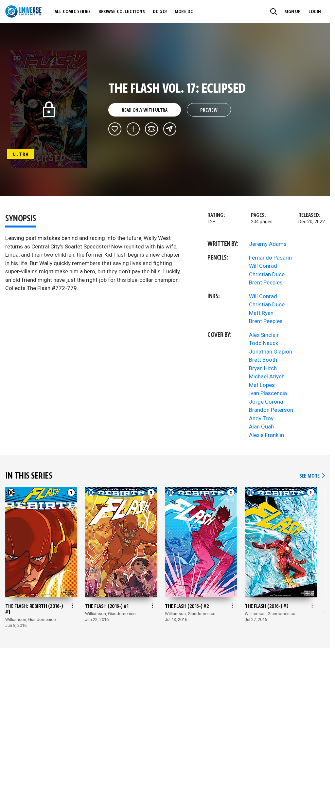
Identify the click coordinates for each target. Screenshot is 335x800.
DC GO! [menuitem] (160, 12)
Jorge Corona (266, 401)
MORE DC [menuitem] (184, 12)
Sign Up (293, 12)
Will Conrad (263, 266)
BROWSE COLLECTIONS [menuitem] (121, 12)
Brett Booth (263, 359)
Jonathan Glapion (270, 351)
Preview (209, 110)
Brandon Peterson (271, 410)
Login (315, 12)
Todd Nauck (263, 343)
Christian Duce (267, 274)
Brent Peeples (266, 282)
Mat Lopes (262, 385)
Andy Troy (261, 418)
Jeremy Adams (268, 244)
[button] (273, 11)
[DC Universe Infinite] (23, 11)
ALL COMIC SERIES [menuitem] (73, 12)
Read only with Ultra (145, 110)
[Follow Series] (151, 129)
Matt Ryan (261, 313)
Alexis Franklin (266, 435)
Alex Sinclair (264, 335)
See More (312, 476)
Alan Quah (261, 426)
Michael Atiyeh (267, 376)
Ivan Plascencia (268, 393)
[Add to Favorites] (114, 129)
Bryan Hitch (263, 368)
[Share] (169, 129)
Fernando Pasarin (270, 257)
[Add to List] (133, 129)
